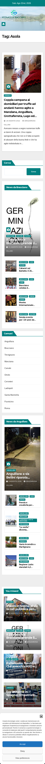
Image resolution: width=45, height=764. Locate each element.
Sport (15, 659)
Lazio (22, 282)
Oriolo (7, 375)
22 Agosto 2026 (16, 613)
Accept (22, 744)
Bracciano (10, 236)
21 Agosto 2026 (16, 247)
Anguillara (9, 341)
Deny (22, 751)
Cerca (7, 162)
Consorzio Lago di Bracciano (26, 520)
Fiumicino (9, 402)
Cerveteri (8, 381)
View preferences (22, 758)
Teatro (27, 236)
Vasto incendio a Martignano (27, 545)
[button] (41, 716)
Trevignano (9, 355)
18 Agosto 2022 (13, 121)
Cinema (32, 296)
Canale (7, 368)
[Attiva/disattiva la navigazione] (41, 24)
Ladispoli (8, 388)
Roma (7, 408)
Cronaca (8, 95)
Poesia (22, 499)
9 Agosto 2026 (15, 481)
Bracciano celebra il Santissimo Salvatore (24, 289)
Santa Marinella (11, 395)
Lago (31, 262)
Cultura (20, 236)
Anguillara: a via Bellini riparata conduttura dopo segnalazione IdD (19, 479)
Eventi (22, 299)
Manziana (9, 361)
